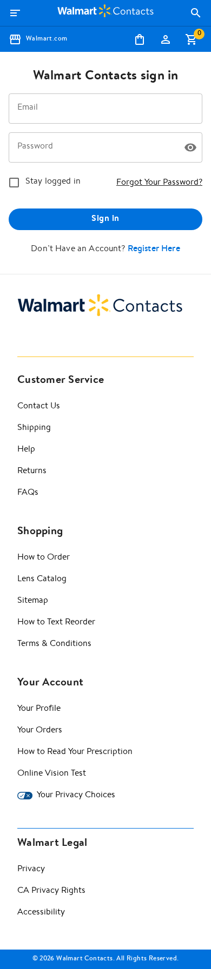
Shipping (34, 428)
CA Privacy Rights (51, 891)
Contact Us (38, 406)
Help (26, 450)
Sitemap (32, 601)
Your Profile (39, 709)
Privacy (31, 869)
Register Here (154, 249)
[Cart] (191, 39)
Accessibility (41, 913)
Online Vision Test (51, 774)
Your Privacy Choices (76, 795)
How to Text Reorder (56, 622)
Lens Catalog (42, 579)
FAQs (27, 493)
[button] (190, 147)
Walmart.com (46, 39)
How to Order (43, 558)
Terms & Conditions (54, 644)
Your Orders (39, 730)
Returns (32, 471)
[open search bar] (195, 12)
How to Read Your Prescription (75, 752)
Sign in (105, 219)
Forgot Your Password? (159, 183)
